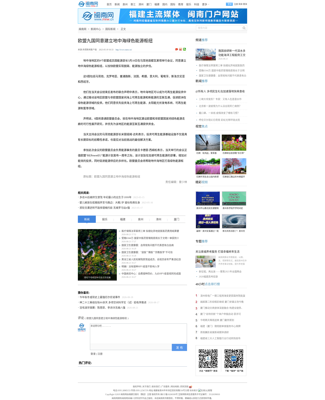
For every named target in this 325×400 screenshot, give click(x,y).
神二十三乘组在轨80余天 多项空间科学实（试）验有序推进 (113, 302)
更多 (204, 4)
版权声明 (137, 386)
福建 (156, 4)
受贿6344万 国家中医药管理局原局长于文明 (222, 70)
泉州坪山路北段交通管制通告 (207, 208)
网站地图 (175, 386)
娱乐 (188, 4)
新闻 (117, 4)
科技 (196, 4)
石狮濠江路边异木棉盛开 (234, 177)
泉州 (125, 4)
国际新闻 (110, 29)
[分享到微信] (184, 49)
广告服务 (165, 386)
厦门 (148, 4)
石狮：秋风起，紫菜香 (206, 153)
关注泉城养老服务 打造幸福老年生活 (218, 251)
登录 (93, 353)
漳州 (141, 4)
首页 (109, 4)
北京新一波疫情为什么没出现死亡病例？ (220, 106)
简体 (241, 4)
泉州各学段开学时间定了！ (233, 208)
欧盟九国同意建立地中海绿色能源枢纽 (106, 318)
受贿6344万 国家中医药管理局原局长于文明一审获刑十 (150, 238)
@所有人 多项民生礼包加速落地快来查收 (220, 91)
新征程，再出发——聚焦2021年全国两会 (220, 271)
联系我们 (156, 386)
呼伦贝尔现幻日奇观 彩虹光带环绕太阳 (219, 120)
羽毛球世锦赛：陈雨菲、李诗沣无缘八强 (102, 307)
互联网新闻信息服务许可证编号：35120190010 (199, 394)
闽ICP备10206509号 (169, 394)
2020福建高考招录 (208, 276)
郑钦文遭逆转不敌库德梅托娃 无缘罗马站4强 (105, 207)
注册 (236, 4)
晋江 (133, 4)
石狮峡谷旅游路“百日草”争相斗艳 (234, 153)
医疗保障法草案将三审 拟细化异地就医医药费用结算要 (150, 231)
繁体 (245, 4)
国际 (172, 4)
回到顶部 (184, 386)
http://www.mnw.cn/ (124, 50)
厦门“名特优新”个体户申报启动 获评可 (220, 314)
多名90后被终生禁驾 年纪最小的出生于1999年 (106, 197)
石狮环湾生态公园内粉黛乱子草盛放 (207, 177)
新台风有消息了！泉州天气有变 (234, 231)
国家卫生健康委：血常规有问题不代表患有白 (222, 75)
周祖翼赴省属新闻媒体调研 (214, 332)
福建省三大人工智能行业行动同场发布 (220, 338)
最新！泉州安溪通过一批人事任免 (207, 231)
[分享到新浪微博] (180, 49)
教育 (180, 4)
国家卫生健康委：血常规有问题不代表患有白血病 (148, 245)
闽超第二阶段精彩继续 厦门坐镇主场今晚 (222, 302)
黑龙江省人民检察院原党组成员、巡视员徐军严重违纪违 (151, 259)
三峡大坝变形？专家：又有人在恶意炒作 (220, 99)
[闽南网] (89, 4)
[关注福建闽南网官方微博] (190, 386)
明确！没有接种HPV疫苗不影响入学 (140, 266)
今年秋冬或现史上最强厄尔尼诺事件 (100, 297)
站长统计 (194, 390)
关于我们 (146, 386)
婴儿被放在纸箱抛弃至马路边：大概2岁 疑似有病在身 (110, 202)
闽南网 (82, 29)
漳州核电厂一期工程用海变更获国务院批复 (222, 296)
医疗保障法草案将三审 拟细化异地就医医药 (222, 65)
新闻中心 (96, 29)
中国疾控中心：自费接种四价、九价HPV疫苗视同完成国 (151, 273)
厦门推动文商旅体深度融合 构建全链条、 (222, 308)
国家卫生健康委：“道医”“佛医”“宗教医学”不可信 (147, 252)
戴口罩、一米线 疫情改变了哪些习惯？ (219, 113)
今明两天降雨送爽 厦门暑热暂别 (217, 320)
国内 (164, 4)
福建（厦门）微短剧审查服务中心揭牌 (220, 326)
